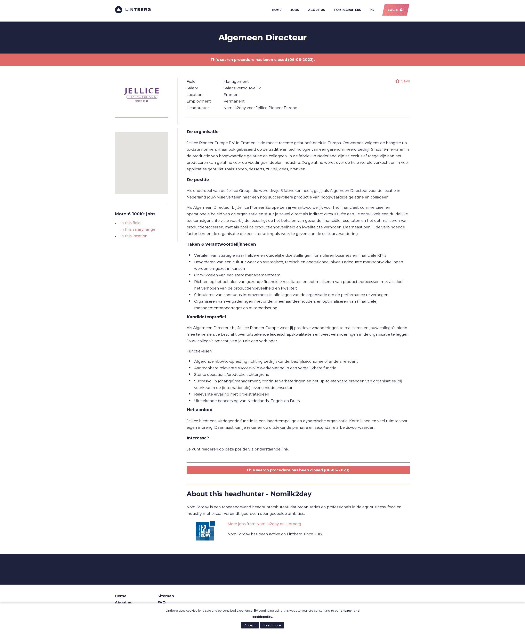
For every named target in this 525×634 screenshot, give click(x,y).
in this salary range (137, 229)
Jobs (295, 10)
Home (276, 10)
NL (372, 10)
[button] (141, 160)
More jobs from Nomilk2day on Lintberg (264, 524)
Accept (250, 625)
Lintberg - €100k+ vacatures (133, 9)
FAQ (162, 602)
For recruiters (347, 10)
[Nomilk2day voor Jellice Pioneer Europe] (141, 110)
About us (316, 10)
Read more (272, 625)
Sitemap (166, 596)
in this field (130, 223)
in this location (133, 236)
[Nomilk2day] (205, 531)
